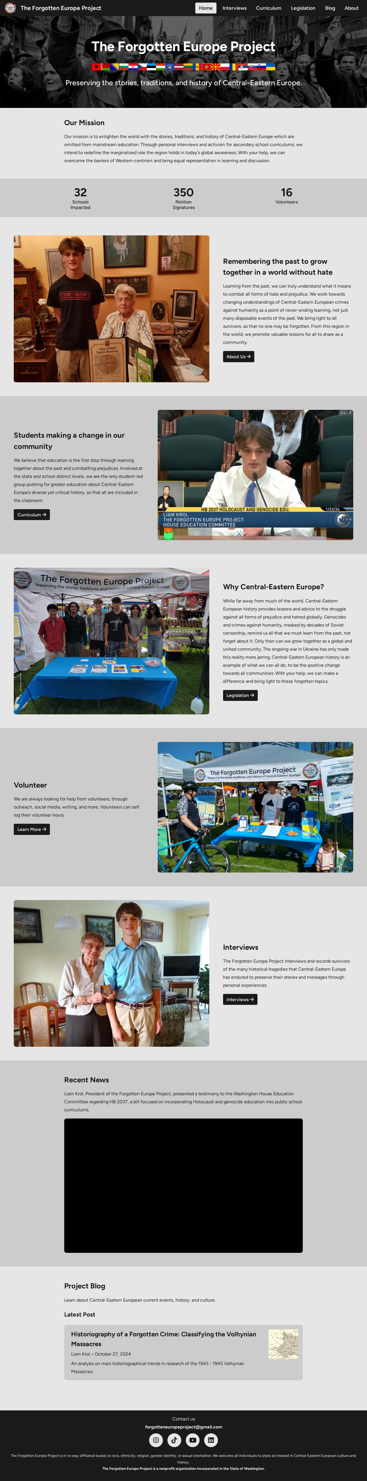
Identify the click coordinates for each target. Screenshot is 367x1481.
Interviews (234, 8)
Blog (330, 8)
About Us (237, 356)
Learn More (29, 829)
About (352, 8)
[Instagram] (156, 1440)
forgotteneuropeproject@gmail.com (183, 1427)
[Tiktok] (174, 1440)
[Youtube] (193, 1440)
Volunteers (287, 202)
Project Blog (84, 1286)
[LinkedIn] (211, 1440)
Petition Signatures (184, 204)
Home (206, 8)
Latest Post (79, 1314)
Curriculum (268, 8)
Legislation (303, 8)
